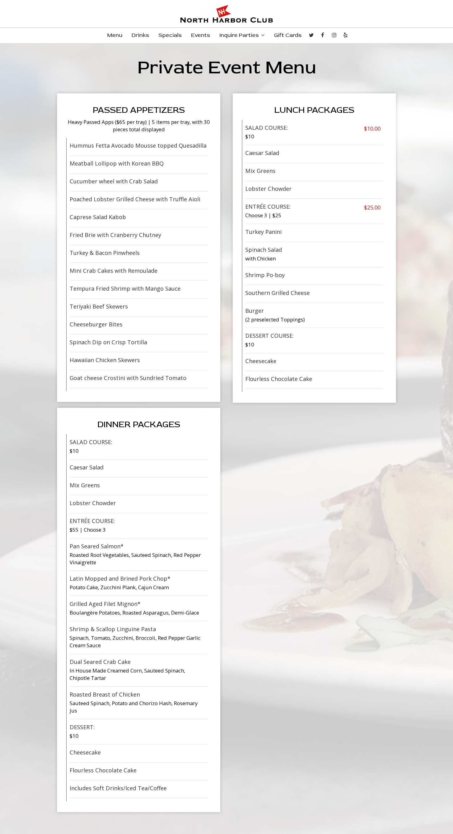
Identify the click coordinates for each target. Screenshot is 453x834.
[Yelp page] (345, 35)
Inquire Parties (239, 35)
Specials (170, 35)
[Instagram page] (334, 35)
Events (200, 35)
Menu (114, 35)
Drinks (140, 35)
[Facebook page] (323, 35)
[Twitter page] (311, 35)
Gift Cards (288, 35)
